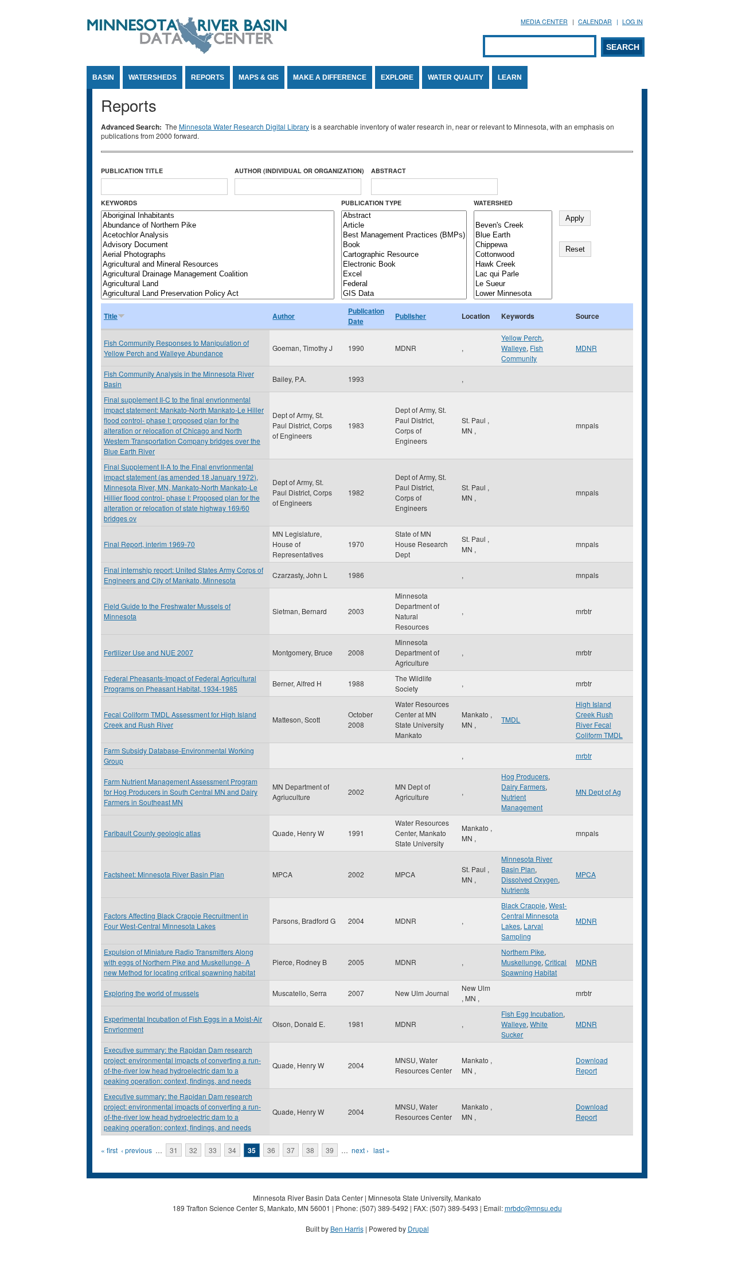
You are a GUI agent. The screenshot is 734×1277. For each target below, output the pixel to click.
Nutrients (515, 890)
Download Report (592, 1065)
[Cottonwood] (513, 255)
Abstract (388, 170)
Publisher (410, 316)
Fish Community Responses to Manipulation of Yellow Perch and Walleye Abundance (176, 348)
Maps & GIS (259, 77)
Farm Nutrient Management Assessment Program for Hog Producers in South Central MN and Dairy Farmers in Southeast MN (180, 791)
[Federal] (404, 284)
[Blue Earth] (513, 235)
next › (360, 1150)
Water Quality (455, 77)
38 (310, 1150)
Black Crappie (523, 905)
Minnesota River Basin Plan (526, 864)
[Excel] (404, 274)
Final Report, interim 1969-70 (149, 544)
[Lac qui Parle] (513, 274)
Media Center (544, 21)
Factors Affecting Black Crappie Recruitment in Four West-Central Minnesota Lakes (176, 921)
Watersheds (152, 77)
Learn (510, 77)
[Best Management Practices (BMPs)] (404, 235)
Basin (103, 77)
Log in (632, 21)
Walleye (513, 348)
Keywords (119, 202)
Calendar (595, 21)
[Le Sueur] (513, 284)
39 (330, 1150)
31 (174, 1150)
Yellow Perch (521, 337)
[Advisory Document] (217, 245)
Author (283, 316)
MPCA (586, 874)
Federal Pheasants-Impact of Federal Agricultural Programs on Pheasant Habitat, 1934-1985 (180, 683)
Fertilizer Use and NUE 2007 (148, 652)
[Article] (404, 226)
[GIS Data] (404, 294)
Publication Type (371, 202)
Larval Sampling (522, 931)
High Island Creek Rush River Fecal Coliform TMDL (599, 719)
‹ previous (136, 1150)
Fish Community (522, 353)
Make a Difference (329, 77)
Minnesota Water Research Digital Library (244, 126)
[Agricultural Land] (217, 284)
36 (271, 1150)
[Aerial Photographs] (217, 255)
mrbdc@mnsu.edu (533, 1208)
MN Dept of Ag (598, 791)
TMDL (510, 719)
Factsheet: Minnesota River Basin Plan (164, 874)
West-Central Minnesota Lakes (534, 915)
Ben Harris (347, 1228)
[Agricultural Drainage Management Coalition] (217, 274)
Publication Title (132, 170)
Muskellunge (521, 962)
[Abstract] (404, 216)
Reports (207, 77)
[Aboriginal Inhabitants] (217, 216)
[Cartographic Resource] (404, 255)
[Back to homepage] (187, 51)
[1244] (513, 216)
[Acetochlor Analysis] (217, 235)
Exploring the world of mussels (151, 993)
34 (232, 1150)
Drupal (418, 1228)
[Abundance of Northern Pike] (217, 226)
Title (111, 316)
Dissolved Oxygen (529, 879)
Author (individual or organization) (299, 170)
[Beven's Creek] (513, 226)
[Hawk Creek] (513, 265)
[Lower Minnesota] (513, 294)
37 (291, 1150)
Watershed (493, 202)
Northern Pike (522, 951)
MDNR (586, 348)
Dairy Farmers (523, 786)
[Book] (404, 245)
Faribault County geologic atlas (152, 833)
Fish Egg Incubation (532, 1013)
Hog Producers (524, 776)
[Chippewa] (513, 245)
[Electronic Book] (404, 265)
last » (381, 1150)
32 (193, 1150)
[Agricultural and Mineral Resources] (217, 265)
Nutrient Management (521, 802)
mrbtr (584, 755)
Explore (397, 77)
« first (109, 1150)
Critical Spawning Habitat (534, 967)
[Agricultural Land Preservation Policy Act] (217, 294)
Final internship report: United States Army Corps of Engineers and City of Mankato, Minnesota (183, 575)
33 (213, 1150)
